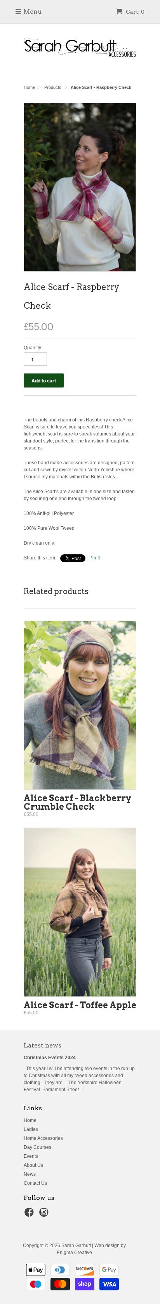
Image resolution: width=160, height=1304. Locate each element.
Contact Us (35, 1183)
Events (31, 1156)
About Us (33, 1165)
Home (30, 1120)
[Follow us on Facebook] (30, 1215)
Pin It (94, 558)
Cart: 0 (134, 12)
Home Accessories (43, 1138)
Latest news (42, 1045)
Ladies (31, 1129)
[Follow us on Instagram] (45, 1215)
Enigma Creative (74, 1252)
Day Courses (37, 1147)
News (30, 1174)
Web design (107, 1245)
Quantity (32, 347)
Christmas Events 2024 (50, 1057)
